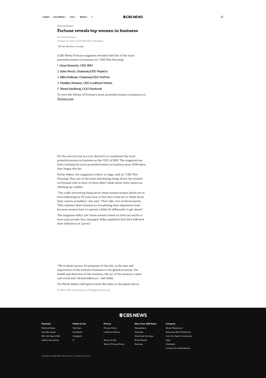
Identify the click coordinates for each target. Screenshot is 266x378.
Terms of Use (110, 340)
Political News (48, 328)
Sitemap (139, 344)
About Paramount (174, 328)
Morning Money (65, 26)
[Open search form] (222, 17)
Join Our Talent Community (179, 336)
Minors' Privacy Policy (114, 344)
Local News (59, 17)
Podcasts (139, 332)
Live (72, 17)
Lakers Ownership (50, 340)
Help (168, 340)
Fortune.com (65, 99)
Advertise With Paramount (178, 332)
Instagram (77, 336)
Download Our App (144, 336)
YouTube (77, 328)
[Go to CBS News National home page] (133, 17)
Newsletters (140, 328)
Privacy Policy (110, 328)
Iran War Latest (49, 332)
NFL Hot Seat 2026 (51, 336)
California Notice (112, 332)
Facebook (77, 332)
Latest (46, 17)
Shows (83, 17)
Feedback (170, 344)
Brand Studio (141, 340)
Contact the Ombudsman (178, 348)
